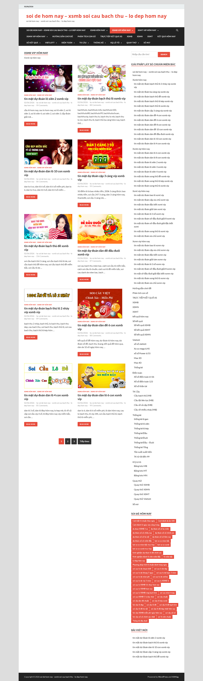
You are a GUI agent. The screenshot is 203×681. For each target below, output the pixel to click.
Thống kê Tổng (141, 447)
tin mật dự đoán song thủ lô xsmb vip (151, 185)
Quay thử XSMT (141, 494)
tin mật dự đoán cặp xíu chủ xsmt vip (151, 199)
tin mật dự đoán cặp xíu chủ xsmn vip (151, 250)
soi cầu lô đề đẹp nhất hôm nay (163, 609)
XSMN (140, 36)
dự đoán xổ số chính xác (164, 533)
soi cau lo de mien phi (141, 577)
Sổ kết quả (32, 43)
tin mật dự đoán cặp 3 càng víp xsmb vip (153, 110)
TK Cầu (82, 43)
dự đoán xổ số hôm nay (161, 537)
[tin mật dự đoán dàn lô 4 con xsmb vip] (48, 377)
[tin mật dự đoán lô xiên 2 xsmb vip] (48, 79)
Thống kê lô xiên (141, 423)
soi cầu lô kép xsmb (159, 601)
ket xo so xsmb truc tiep (142, 549)
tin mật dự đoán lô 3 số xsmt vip (149, 214)
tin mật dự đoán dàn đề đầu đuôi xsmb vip (154, 134)
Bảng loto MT (140, 470)
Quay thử (131, 43)
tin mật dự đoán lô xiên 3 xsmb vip (150, 167)
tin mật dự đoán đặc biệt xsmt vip (150, 204)
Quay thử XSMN (142, 489)
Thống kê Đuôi (141, 437)
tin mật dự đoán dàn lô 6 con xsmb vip (152, 152)
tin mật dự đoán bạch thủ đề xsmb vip (152, 96)
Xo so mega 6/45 (142, 348)
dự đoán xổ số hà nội (141, 537)
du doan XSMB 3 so (140, 529)
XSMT (150, 36)
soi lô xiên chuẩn (164, 617)
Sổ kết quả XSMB (142, 325)
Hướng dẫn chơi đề (62, 36)
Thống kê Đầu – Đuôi (144, 442)
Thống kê (98, 43)
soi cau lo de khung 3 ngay (143, 573)
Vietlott (50, 43)
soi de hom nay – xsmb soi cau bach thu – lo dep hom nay (96, 16)
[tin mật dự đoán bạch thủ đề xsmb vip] (48, 227)
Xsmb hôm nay (97, 30)
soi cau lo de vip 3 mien (142, 581)
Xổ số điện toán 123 (143, 381)
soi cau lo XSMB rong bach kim (145, 593)
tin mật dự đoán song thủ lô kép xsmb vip (153, 181)
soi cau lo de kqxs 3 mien (166, 573)
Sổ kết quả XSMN (142, 334)
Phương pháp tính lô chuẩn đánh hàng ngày (150, 565)
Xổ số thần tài (140, 386)
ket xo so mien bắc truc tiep (144, 545)
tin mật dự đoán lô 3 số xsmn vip (149, 264)
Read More (29, 123)
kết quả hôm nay (166, 36)
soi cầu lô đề (151, 605)
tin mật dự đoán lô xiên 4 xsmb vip (150, 171)
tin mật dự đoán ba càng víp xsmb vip (151, 91)
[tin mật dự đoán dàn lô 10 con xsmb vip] (48, 153)
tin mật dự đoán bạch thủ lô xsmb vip (102, 98)
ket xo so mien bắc (162, 541)
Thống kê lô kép (141, 428)
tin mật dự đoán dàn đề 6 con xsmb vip (152, 120)
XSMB (129, 36)
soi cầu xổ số (170, 613)
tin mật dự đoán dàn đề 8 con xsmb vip (152, 124)
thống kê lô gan (141, 419)
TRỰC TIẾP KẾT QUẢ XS (111, 36)
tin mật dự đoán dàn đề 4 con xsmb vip (152, 115)
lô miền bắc (168, 557)
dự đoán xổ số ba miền (160, 529)
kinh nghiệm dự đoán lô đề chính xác (147, 553)
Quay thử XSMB (142, 484)
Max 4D (138, 362)
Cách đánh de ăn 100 (166, 521)
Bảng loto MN (140, 475)
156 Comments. (42, 256)
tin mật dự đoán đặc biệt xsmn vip (150, 254)
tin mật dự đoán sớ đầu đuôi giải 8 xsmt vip (154, 218)
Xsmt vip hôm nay (147, 30)
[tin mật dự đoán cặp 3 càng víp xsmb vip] (102, 155)
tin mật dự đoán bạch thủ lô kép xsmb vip (153, 101)
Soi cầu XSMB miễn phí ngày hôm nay (147, 613)
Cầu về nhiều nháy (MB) (145, 409)
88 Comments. (96, 105)
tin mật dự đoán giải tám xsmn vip (150, 259)
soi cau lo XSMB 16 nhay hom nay (146, 585)
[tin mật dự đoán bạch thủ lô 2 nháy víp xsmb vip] (48, 296)
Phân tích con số (87, 36)
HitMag (175, 677)
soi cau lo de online (160, 577)
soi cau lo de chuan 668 (142, 569)
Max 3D (138, 358)
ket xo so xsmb (163, 545)
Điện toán (67, 43)
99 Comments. (42, 105)
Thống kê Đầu (140, 433)
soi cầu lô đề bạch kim (168, 605)
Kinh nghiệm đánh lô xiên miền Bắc (147, 557)
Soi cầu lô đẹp (138, 605)
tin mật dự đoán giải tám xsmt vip (150, 209)
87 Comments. (96, 261)
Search (164, 54)
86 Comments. (42, 181)
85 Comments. (42, 405)
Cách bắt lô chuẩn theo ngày (144, 521)
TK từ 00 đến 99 (141, 456)
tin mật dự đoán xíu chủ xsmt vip (149, 236)
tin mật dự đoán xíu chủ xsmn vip (149, 283)
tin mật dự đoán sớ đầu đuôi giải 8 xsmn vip (154, 268)
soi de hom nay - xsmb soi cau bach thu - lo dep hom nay (63, 677)
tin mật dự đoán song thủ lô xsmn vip (151, 278)
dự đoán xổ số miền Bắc (142, 541)
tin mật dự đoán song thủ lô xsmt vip (151, 231)
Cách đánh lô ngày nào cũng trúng (146, 525)
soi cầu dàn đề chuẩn (141, 601)
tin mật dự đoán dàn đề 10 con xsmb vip (153, 129)
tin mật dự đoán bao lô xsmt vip (149, 195)
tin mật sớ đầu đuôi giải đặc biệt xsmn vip (153, 273)
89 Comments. (42, 319)
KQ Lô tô (114, 43)
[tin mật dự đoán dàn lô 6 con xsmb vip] (102, 376)
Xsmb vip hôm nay (121, 30)
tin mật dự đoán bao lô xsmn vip (149, 245)
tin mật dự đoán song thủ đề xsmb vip (152, 176)
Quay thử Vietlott (142, 498)
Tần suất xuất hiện (143, 452)
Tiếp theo (84, 441)
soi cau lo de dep (160, 569)
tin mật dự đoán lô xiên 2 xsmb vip (46, 98)
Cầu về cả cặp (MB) (143, 405)
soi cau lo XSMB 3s (161, 581)
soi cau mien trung (167, 593)
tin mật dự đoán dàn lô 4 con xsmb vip (152, 143)
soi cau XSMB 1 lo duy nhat (143, 597)
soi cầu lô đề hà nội (140, 609)
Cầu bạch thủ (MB (142, 395)
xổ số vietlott (140, 344)
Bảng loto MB (140, 466)
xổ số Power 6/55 (142, 353)
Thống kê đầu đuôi (140, 621)
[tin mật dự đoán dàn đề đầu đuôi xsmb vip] (102, 230)
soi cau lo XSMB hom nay (143, 589)
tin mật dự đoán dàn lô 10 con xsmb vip (152, 138)
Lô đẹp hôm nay (139, 561)
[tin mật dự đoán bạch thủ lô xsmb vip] (102, 79)
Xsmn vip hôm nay (36, 36)
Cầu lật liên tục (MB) (144, 400)
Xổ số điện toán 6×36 (144, 376)
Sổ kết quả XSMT (142, 329)
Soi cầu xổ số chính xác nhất (144, 617)
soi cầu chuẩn (162, 597)
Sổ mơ (147, 43)
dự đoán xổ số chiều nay (142, 533)
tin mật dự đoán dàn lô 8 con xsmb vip (152, 157)
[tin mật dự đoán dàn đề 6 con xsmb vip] (102, 305)
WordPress (163, 677)
